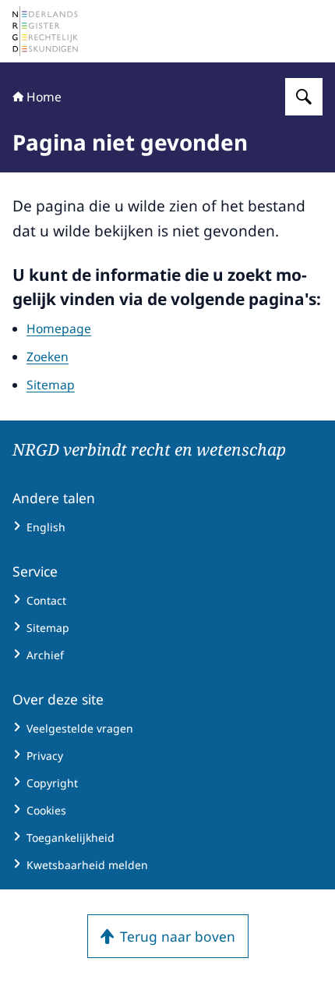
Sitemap (50, 384)
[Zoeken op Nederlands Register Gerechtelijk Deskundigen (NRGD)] (304, 96)
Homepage (58, 328)
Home (44, 96)
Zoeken (47, 356)
